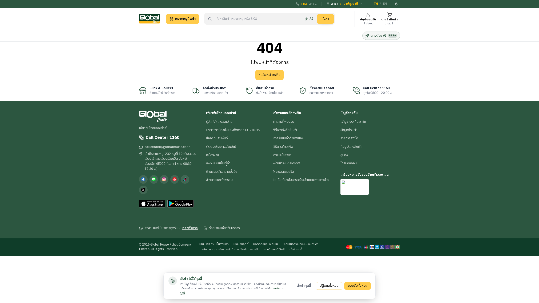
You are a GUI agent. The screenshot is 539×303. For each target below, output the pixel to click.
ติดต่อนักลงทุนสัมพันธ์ (221, 146)
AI (311, 18)
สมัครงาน (212, 155)
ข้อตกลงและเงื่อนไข (265, 244)
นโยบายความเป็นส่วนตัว (214, 244)
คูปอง (344, 155)
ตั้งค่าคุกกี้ (296, 249)
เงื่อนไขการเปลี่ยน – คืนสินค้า (301, 244)
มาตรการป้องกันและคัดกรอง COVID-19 (233, 130)
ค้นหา (325, 18)
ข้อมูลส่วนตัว (349, 130)
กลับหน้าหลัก (269, 75)
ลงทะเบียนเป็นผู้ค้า (218, 163)
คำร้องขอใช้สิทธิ (274, 249)
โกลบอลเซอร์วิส (283, 171)
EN (385, 3)
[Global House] (149, 19)
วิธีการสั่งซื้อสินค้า (285, 130)
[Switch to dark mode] (397, 4)
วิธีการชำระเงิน (283, 146)
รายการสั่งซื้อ (349, 138)
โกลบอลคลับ (348, 163)
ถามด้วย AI (383, 35)
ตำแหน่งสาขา (282, 155)
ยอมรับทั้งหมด (357, 285)
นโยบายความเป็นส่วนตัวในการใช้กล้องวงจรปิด (231, 249)
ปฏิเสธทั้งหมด (329, 285)
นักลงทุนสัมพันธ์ (217, 138)
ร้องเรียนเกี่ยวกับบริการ (224, 228)
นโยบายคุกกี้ (240, 244)
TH (376, 3)
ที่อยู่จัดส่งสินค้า (351, 146)
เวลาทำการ (190, 228)
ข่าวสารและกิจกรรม (219, 180)
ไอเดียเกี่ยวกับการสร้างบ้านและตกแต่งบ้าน (301, 180)
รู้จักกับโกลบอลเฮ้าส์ (219, 121)
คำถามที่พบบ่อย (283, 121)
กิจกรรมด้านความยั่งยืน (221, 171)
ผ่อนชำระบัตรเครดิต (286, 163)
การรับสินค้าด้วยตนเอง (288, 138)
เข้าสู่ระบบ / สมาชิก (353, 121)
